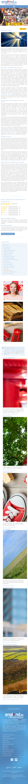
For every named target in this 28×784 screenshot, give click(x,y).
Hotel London (5, 740)
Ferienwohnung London (7, 753)
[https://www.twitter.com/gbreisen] (16, 759)
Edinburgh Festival (7, 247)
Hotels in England (20, 347)
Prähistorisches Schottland (8, 267)
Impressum (13, 777)
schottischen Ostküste (15, 171)
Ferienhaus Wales (6, 742)
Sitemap (4, 776)
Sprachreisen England (8, 587)
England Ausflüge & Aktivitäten (9, 738)
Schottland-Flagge (7, 254)
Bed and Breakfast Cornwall (8, 749)
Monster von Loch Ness (8, 273)
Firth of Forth (12, 64)
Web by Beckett (20, 775)
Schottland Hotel (6, 736)
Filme (13, 70)
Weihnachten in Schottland (8, 256)
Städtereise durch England (8, 744)
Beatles (21, 148)
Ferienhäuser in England (9, 349)
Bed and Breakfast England (8, 751)
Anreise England (7, 529)
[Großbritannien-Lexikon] (13, 332)
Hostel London (5, 747)
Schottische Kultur (6, 245)
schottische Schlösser (13, 50)
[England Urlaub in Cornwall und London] (9, 5)
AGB (8, 776)
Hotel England (5, 746)
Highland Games (6, 248)
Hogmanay (5, 268)
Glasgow (3, 93)
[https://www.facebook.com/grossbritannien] (12, 759)
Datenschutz (22, 776)
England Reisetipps (7, 472)
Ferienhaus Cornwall (7, 755)
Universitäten (9, 93)
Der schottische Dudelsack (8, 265)
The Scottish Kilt (6, 261)
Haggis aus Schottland (8, 253)
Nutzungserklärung (14, 776)
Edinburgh (3, 63)
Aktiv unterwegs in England (9, 644)
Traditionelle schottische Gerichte (10, 271)
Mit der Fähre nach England (8, 734)
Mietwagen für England (9, 351)
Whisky (25, 50)
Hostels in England (16, 350)
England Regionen (7, 416)
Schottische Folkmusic (8, 262)
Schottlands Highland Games (9, 250)
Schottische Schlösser (8, 264)
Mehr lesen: (10, 414)
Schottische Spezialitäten (8, 251)
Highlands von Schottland (11, 131)
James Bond (15, 72)
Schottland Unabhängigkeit (9, 258)
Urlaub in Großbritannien (9, 358)
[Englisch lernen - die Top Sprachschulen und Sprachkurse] (13, 290)
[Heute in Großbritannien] (13, 311)
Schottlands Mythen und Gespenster (10, 259)
